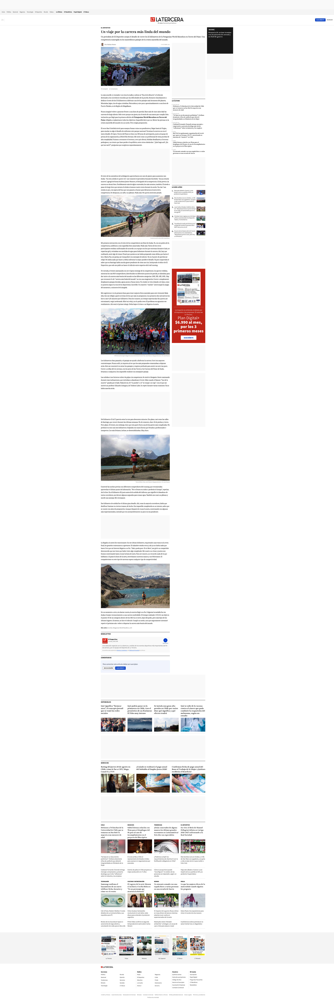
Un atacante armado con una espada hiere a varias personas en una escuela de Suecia (189, 152)
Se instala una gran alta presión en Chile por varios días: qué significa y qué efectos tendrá (166, 709)
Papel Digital (78, 12)
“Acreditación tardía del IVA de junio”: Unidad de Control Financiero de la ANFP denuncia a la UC (185, 225)
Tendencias (158, 825)
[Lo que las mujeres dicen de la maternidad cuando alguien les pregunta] (193, 900)
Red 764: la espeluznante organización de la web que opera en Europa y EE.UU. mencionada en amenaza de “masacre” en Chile (188, 135)
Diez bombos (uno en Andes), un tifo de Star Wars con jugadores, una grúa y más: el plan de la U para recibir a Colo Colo (185, 200)
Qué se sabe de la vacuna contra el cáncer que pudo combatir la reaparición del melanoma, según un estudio (193, 711)
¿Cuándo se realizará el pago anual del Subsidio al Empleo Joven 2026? (151, 768)
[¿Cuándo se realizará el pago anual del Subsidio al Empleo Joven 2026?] (153, 783)
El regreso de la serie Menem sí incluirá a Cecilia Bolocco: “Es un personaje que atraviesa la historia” (139, 887)
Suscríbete (121, 668)
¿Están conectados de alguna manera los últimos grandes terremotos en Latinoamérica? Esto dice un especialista (166, 831)
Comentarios (114, 89)
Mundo (46, 12)
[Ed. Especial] (162, 956)
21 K (131, 628)
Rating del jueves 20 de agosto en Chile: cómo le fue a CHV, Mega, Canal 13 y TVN (115, 769)
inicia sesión (108, 668)
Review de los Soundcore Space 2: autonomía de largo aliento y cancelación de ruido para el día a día (113, 924)
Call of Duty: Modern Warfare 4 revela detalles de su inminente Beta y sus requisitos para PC (113, 913)
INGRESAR (330, 20)
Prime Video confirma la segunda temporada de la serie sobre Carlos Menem (139, 924)
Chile (103, 825)
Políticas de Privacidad (134, 650)
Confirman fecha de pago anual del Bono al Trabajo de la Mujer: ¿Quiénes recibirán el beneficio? (188, 769)
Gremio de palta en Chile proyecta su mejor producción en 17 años (140, 871)
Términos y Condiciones (122, 650)
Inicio (3, 12)
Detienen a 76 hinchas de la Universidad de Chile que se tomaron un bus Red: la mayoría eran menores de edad (188, 108)
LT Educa (86, 12)
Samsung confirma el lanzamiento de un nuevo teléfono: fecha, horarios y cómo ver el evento (111, 887)
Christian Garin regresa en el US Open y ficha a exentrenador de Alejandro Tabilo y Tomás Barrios (185, 218)
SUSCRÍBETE (188, 338)
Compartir (105, 89)
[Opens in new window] (144, 956)
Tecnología (30, 12)
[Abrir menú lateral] (3, 20)
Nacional (15, 12)
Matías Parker (111, 44)
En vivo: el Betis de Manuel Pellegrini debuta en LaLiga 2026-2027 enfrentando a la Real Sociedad (192, 831)
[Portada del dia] (189, 304)
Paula (183, 881)
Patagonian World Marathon (121, 628)
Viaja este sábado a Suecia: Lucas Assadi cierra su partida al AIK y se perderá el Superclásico (183, 192)
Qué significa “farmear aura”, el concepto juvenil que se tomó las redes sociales (112, 709)
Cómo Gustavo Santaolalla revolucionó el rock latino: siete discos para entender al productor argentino (139, 914)
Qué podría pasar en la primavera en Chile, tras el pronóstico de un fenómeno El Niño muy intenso (140, 709)
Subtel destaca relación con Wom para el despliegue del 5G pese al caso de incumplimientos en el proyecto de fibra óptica (189, 144)
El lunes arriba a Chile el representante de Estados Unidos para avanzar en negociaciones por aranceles (139, 860)
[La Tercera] (109, 956)
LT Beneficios (68, 12)
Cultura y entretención (136, 881)
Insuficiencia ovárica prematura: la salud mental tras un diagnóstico (192, 923)
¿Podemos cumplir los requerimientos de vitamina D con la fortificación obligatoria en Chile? (166, 859)
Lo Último (59, 12)
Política (9, 12)
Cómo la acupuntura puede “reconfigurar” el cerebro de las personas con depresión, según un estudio (165, 873)
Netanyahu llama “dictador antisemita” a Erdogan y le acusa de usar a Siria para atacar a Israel (165, 924)
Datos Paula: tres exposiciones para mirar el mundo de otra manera (192, 912)
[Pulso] (126, 956)
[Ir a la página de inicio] (167, 20)
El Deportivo (38, 12)
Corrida (110, 628)
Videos (52, 12)
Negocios (22, 12)
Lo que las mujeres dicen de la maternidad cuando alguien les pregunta (193, 886)
